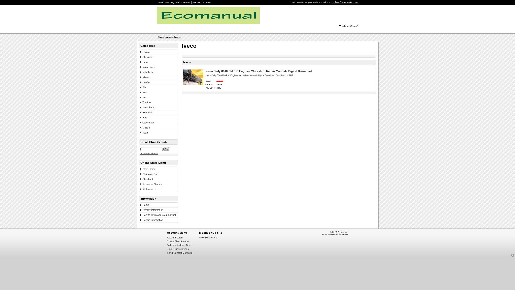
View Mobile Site (208, 237)
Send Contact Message (180, 253)
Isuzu (145, 92)
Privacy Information (152, 210)
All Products (149, 189)
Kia (144, 87)
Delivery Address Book (179, 245)
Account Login (175, 237)
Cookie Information (152, 220)
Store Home (164, 37)
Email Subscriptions (178, 249)
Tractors (146, 102)
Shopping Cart (172, 2)
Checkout (186, 2)
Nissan (146, 77)
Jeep (145, 132)
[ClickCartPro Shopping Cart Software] (512, 256)
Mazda (146, 127)
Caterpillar (148, 122)
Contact (207, 2)
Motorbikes (148, 67)
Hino (145, 62)
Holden (146, 82)
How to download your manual (159, 215)
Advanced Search (149, 153)
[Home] (208, 23)
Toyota (146, 52)
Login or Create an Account (345, 2)
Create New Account (178, 241)
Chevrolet (147, 57)
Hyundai (147, 112)
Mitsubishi (147, 72)
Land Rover (148, 107)
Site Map (197, 2)
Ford (144, 117)
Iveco (177, 37)
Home (160, 2)
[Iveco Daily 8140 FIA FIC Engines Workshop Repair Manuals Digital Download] (193, 83)
